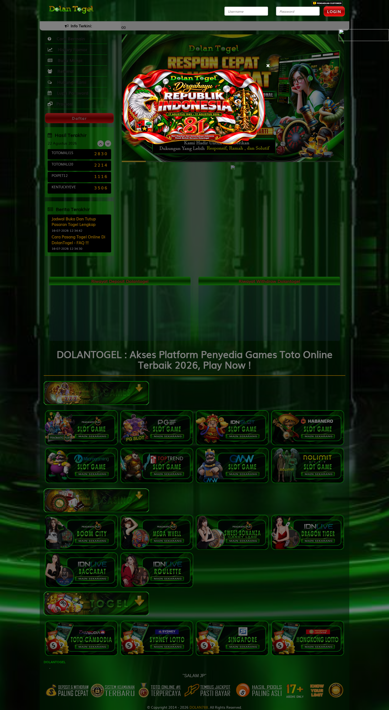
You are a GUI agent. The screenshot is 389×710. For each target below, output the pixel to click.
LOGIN (334, 11)
